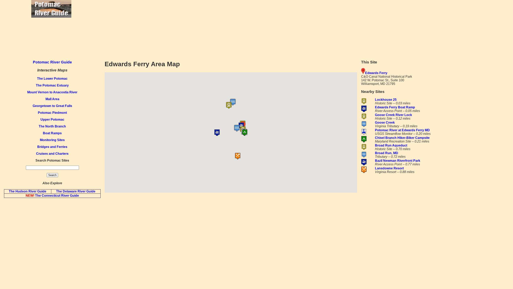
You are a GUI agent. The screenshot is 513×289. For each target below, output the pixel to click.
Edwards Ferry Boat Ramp (395, 107)
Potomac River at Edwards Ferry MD (402, 130)
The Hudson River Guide (27, 191)
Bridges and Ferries (52, 147)
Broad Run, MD (386, 153)
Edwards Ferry (376, 73)
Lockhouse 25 (386, 99)
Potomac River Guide (52, 62)
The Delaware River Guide (75, 191)
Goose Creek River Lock (393, 115)
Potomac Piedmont (52, 112)
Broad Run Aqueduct (391, 145)
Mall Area (52, 99)
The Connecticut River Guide (52, 195)
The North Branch (52, 126)
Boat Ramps (52, 133)
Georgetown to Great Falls (52, 106)
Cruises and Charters (52, 153)
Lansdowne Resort (389, 168)
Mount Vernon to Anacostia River (52, 92)
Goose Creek (385, 122)
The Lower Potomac (52, 78)
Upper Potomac (52, 119)
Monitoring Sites (52, 140)
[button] (236, 105)
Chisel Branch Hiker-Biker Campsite (402, 137)
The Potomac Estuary (52, 85)
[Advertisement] (308, 28)
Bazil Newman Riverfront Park (397, 160)
